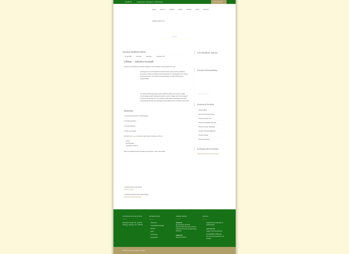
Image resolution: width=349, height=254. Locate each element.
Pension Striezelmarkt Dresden (207, 122)
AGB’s (152, 231)
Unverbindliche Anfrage (157, 225)
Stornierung (154, 234)
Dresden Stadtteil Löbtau (134, 51)
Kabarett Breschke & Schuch (132, 197)
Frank (139, 56)
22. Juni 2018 (128, 56)
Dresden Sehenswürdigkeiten (206, 131)
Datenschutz (154, 237)
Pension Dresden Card (204, 118)
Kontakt (153, 228)
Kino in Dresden (129, 189)
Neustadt (149, 56)
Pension (134, 136)
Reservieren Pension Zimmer (206, 114)
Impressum (154, 222)
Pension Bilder (202, 110)
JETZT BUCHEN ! (218, 2)
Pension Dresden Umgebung (206, 127)
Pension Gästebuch (204, 139)
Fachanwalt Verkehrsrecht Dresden (208, 153)
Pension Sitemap (203, 135)
